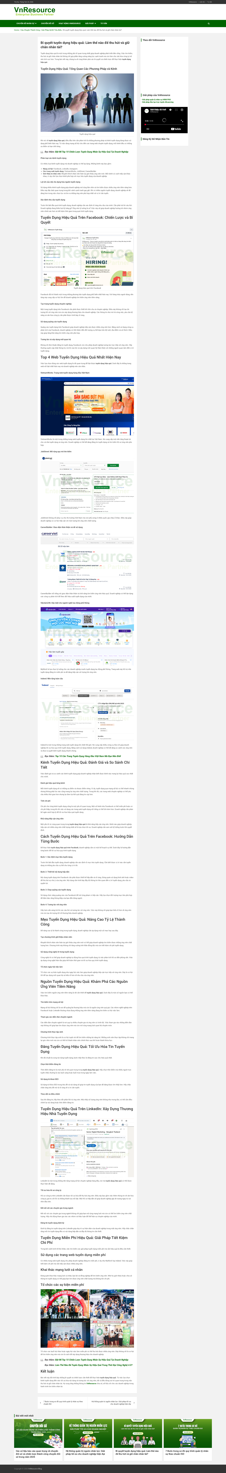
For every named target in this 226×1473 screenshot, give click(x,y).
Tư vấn (209, 2)
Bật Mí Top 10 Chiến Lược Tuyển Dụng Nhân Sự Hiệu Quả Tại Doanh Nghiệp (91, 151)
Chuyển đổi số (47, 23)
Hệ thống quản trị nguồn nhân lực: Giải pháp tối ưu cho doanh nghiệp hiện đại (111, 1402)
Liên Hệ (202, 2)
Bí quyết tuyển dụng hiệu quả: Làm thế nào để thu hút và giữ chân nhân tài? (137, 1452)
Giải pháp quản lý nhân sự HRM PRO (156, 100)
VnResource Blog (35, 1469)
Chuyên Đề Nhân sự (25, 23)
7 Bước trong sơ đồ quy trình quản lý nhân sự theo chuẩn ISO (63, 1402)
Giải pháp (89, 23)
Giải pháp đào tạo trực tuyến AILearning (158, 102)
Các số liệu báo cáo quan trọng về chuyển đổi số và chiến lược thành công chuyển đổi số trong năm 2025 (38, 1454)
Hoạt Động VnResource (70, 23)
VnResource (193, 2)
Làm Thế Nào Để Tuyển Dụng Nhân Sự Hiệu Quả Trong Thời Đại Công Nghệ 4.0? (93, 1365)
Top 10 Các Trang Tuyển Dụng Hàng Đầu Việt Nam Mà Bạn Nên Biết (88, 756)
